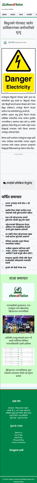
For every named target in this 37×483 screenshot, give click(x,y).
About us (18, 432)
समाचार (12, 14)
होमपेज (4, 14)
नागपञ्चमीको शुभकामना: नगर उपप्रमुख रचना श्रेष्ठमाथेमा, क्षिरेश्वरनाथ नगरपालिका (18, 308)
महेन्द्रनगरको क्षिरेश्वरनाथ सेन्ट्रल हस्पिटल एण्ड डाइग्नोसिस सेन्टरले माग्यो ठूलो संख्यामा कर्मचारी (18, 227)
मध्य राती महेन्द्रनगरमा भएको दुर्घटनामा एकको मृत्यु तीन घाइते (17, 218)
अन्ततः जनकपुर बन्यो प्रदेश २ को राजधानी (17, 204)
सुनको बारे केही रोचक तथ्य (15, 267)
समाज (21, 14)
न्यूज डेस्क (11, 42)
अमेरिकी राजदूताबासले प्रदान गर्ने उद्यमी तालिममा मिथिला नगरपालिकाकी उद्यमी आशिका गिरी (18, 342)
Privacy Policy (18, 440)
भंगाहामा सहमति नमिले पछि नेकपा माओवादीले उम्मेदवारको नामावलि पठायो (18, 260)
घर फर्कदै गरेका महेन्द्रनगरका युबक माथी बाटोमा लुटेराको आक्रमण (19, 235)
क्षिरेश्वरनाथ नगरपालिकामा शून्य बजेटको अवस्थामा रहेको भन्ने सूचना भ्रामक (18, 373)
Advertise (18, 437)
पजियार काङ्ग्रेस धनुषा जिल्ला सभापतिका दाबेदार (17, 242)
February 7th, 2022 (20, 42)
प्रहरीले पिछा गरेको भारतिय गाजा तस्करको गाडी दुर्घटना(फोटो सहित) (18, 211)
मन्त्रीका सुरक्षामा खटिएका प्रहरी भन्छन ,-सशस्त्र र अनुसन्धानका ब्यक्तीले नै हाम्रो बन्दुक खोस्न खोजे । (19, 251)
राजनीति (29, 14)
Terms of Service (18, 442)
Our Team (19, 435)
